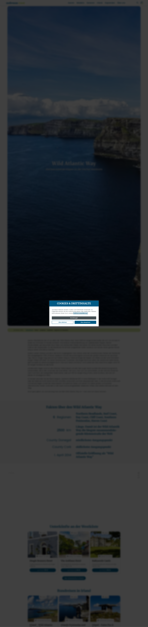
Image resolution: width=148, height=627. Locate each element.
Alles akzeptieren (85, 322)
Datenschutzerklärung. (80, 313)
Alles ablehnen (63, 322)
